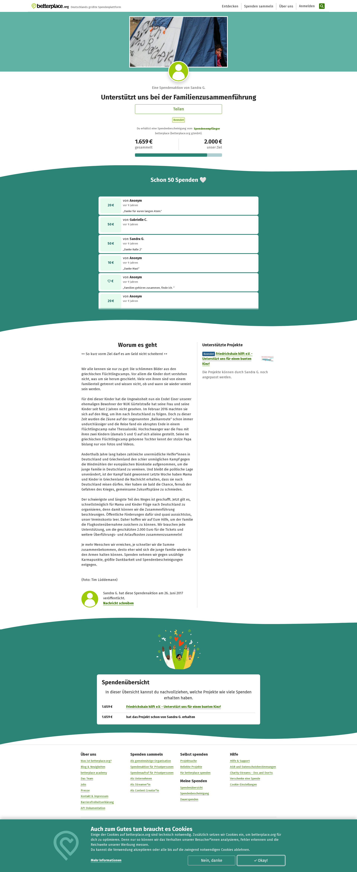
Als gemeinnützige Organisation (150, 761)
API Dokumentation (93, 808)
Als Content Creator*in (144, 790)
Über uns (286, 6)
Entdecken (230, 6)
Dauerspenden (189, 799)
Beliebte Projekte (191, 766)
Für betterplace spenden (195, 772)
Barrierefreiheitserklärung (97, 802)
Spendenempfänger (207, 128)
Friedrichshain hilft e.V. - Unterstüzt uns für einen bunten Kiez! (227, 359)
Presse (85, 790)
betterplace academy (94, 772)
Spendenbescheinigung (194, 793)
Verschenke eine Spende (245, 778)
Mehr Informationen (106, 860)
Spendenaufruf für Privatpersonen (151, 772)
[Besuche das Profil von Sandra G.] (178, 71)
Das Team (87, 778)
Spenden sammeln (258, 6)
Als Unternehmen (141, 778)
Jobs (83, 784)
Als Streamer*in (140, 784)
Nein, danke (211, 860)
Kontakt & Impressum (94, 796)
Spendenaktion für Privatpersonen (151, 766)
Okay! (263, 860)
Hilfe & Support (240, 761)
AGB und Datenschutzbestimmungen (253, 766)
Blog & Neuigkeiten (93, 766)
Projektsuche (188, 761)
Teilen (178, 109)
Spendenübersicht (191, 787)
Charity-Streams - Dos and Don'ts (251, 772)
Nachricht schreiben (118, 603)
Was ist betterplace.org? (96, 761)
